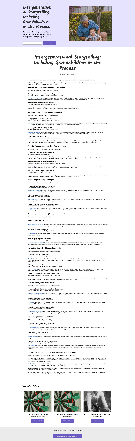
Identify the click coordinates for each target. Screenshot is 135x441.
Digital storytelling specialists (35, 311)
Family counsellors (32, 336)
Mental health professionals (34, 258)
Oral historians (31, 233)
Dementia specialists (33, 269)
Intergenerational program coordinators (37, 141)
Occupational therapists (33, 175)
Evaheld (32, 364)
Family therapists (32, 208)
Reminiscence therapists (33, 199)
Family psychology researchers (35, 98)
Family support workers (33, 327)
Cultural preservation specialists (35, 293)
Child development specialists (35, 123)
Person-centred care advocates (35, 278)
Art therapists (31, 302)
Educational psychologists (34, 132)
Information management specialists (36, 242)
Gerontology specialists (33, 107)
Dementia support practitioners (35, 166)
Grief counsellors (32, 345)
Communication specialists (34, 190)
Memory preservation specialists (35, 224)
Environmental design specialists (36, 157)
